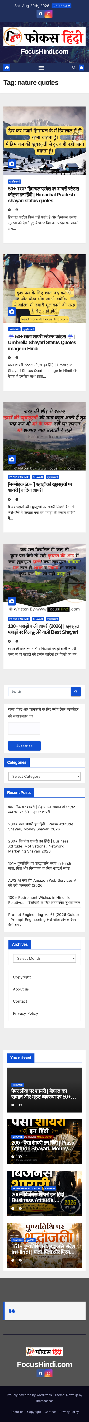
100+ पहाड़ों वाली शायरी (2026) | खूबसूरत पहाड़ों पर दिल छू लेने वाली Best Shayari (43, 629)
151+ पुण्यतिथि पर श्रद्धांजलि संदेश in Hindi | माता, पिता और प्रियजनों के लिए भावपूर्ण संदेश (44, 1252)
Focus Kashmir (19, 477)
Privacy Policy (25, 1013)
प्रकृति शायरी (14, 181)
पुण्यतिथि (30, 1240)
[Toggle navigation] (41, 68)
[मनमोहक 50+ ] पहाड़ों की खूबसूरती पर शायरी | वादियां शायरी (40, 487)
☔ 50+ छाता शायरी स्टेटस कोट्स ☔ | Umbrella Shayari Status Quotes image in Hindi (42, 342)
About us (21, 989)
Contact (20, 1001)
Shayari (14, 329)
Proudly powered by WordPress (30, 1395)
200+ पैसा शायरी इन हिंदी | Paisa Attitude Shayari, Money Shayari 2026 (42, 1148)
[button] (74, 67)
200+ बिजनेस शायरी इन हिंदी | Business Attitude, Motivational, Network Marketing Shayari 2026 (38, 846)
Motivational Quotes (27, 1188)
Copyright (22, 977)
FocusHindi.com (44, 51)
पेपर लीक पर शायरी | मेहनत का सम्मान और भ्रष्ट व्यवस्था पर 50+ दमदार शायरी (41, 1096)
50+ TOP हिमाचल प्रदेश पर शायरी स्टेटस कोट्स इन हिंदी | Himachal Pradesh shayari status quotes (43, 195)
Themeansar (44, 1401)
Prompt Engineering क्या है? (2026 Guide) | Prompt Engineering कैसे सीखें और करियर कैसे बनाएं (43, 919)
